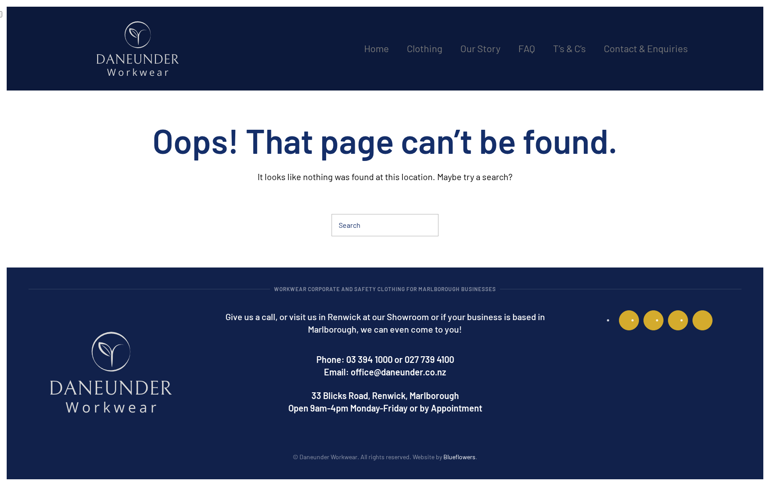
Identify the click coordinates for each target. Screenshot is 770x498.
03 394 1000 (369, 359)
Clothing (424, 48)
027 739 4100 (429, 359)
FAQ (526, 48)
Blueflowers (459, 457)
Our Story (480, 48)
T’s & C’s (569, 48)
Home (376, 48)
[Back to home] (137, 49)
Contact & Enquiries (646, 48)
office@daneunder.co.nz (398, 371)
